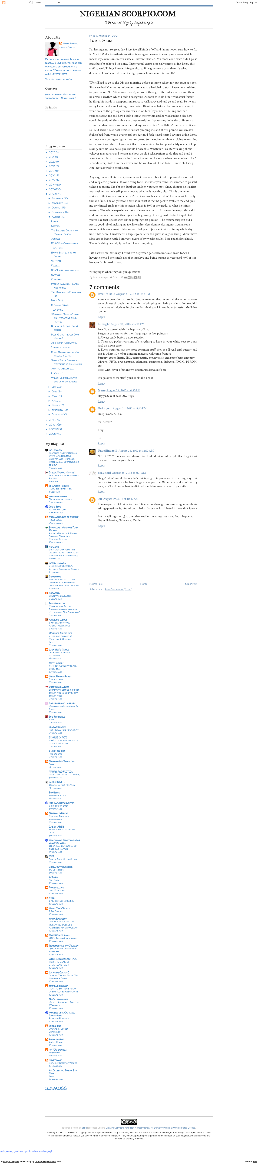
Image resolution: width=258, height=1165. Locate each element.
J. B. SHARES (56, 826)
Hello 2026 (55, 519)
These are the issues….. (61, 499)
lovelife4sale (106, 294)
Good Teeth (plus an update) (64, 774)
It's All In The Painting (62, 784)
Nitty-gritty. (56, 663)
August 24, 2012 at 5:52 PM (133, 294)
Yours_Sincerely (58, 985)
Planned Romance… (60, 1018)
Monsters (54, 1052)
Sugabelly (54, 593)
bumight (104, 324)
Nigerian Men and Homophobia (59, 817)
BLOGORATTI (57, 782)
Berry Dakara (57, 563)
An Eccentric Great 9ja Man (63, 1072)
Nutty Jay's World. (59, 908)
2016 (52, 175)
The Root (54, 880)
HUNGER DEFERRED (60, 488)
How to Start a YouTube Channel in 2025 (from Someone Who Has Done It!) (64, 582)
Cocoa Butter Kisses (60, 866)
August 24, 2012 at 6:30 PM (123, 390)
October (57, 207)
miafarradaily (57, 727)
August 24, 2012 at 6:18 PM (127, 324)
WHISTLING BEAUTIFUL (63, 959)
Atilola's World (58, 619)
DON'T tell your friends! (65, 270)
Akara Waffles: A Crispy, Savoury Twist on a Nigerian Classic (63, 536)
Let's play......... (59, 373)
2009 (52, 429)
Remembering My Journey (63, 945)
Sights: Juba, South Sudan (63, 859)
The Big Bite (55, 753)
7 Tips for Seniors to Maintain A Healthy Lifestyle (60, 638)
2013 (52, 189)
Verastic (54, 546)
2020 (52, 161)
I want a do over (60, 347)
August (56, 216)
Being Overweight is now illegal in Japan (65, 353)
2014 (52, 184)
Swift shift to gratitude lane (62, 831)
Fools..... (55, 265)
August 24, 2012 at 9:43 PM (130, 408)
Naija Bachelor (58, 918)
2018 (52, 166)
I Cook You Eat (57, 750)
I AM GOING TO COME (61, 900)
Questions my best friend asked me (63, 950)
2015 (52, 180)
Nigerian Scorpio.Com (128, 13)
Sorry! (52, 764)
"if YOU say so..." (58, 1049)
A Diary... (54, 877)
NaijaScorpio (70, 43)
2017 (52, 170)
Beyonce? (56, 274)
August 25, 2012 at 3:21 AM (129, 473)
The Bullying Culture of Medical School (64, 232)
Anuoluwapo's (56, 1039)
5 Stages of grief (58, 805)
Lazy (51, 1076)
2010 (52, 424)
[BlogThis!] (129, 277)
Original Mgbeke (58, 813)
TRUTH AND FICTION (61, 771)
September (58, 212)
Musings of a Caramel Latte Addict (62, 1014)
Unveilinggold (107, 451)
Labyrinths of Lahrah (62, 703)
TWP (51, 856)
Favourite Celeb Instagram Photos (64, 477)
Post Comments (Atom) (118, 589)
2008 (53, 433)
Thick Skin (56, 248)
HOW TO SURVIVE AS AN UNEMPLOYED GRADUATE (63, 990)
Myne (101, 390)
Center (55, 225)
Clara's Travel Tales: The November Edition (63, 977)
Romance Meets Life (60, 633)
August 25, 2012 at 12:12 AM (136, 451)
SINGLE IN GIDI (58, 737)
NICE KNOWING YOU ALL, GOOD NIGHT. (63, 667)
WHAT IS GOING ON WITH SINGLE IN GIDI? (63, 742)
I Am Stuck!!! (55, 911)
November (58, 203)
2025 (52, 152)
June (55, 391)
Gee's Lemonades (58, 999)
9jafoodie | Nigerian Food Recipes (63, 529)
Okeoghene (55, 1025)
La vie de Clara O (59, 972)
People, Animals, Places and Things (65, 285)
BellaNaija (55, 450)
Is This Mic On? (57, 509)
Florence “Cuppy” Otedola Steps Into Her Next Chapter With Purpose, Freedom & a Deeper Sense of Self (64, 459)
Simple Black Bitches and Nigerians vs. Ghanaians (66, 362)
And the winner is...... (62, 368)
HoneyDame (55, 1060)
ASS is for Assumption (64, 342)
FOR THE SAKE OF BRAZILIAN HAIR (59, 963)
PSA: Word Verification (64, 243)
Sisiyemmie (55, 576)
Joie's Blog (55, 506)
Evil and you (56, 679)
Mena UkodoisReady (60, 676)
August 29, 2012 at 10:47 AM (121, 499)
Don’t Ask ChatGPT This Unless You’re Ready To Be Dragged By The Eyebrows (64, 552)
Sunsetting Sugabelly (60, 595)
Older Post (191, 584)
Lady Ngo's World (59, 649)
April (55, 400)
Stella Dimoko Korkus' (62, 472)
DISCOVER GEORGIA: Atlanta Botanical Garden (64, 567)
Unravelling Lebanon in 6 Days (63, 707)
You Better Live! (57, 795)
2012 (52, 194)
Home (143, 584)
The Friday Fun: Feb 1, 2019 (63, 729)
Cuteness (56, 279)
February (58, 410)
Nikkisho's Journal (59, 935)
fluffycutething (58, 496)
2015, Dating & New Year (62, 938)
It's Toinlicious (57, 716)
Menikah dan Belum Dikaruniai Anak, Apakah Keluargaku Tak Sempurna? (64, 609)
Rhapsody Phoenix (59, 485)
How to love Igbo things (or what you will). (64, 841)
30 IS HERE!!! (56, 869)
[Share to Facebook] (135, 277)
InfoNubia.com (57, 603)
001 (100, 499)
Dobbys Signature (59, 686)
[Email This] (125, 277)
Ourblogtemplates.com (45, 1161)
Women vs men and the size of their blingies (64, 379)
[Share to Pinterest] (139, 277)
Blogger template (11, 1161)
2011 (52, 420)
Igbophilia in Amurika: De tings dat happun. (63, 847)
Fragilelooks (56, 887)
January (57, 414)
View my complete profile (59, 79)
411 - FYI (56, 260)
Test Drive (57, 309)
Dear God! (57, 300)
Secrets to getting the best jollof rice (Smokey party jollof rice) (64, 692)
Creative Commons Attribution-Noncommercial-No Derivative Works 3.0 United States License (150, 1128)
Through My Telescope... (62, 761)
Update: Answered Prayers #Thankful (64, 1003)
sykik (51, 898)
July (54, 386)
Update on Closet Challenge (58, 1030)
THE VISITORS (57, 890)
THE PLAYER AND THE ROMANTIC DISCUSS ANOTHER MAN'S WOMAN (63, 924)
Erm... (52, 719)
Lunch (54, 221)
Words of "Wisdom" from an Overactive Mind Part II (65, 318)
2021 (52, 157)
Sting (84, 1128)
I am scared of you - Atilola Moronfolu (60, 624)
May (55, 396)
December (58, 198)
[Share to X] (132, 277)
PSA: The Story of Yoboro (63, 1062)
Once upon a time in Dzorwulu (59, 654)
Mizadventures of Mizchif (63, 517)
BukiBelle (54, 792)
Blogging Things (60, 305)
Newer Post (95, 584)
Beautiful (104, 473)
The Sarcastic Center (61, 802)
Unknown (105, 408)
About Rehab (56, 1042)
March (56, 405)
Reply (101, 317)
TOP (255, 1161)
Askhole (55, 238)
